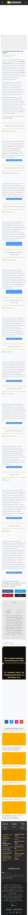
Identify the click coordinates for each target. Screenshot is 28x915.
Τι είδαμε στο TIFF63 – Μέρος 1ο (10, 799)
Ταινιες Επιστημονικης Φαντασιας (6, 843)
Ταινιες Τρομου (6, 849)
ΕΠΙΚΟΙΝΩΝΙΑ (9, 909)
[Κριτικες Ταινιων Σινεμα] (14, 905)
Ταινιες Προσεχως (18, 844)
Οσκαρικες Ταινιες (7, 857)
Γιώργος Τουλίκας (6, 55)
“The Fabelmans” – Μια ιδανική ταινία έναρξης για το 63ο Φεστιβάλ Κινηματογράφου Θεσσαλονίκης (12, 817)
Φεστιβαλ (16, 859)
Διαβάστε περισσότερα (7, 878)
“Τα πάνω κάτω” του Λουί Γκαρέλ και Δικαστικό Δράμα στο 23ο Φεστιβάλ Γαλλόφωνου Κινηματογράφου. (11, 749)
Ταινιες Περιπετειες (7, 851)
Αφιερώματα (14, 55)
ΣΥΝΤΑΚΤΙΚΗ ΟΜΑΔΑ (17, 909)
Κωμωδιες (5, 840)
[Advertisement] (14, 20)
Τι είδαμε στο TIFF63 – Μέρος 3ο (10, 766)
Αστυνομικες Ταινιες (8, 847)
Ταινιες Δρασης (6, 838)
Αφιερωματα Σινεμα (19, 853)
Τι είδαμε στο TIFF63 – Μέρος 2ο (10, 782)
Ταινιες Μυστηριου (7, 853)
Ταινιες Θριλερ (6, 855)
